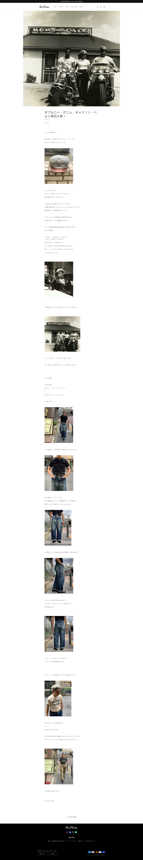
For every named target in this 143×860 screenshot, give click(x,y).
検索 (49, 841)
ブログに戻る (72, 817)
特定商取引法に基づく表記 (58, 841)
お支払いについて (90, 841)
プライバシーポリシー (71, 841)
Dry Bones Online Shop (94, 854)
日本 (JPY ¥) (42, 854)
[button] (61, 6)
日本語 (52, 854)
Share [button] (47, 122)
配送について (81, 841)
